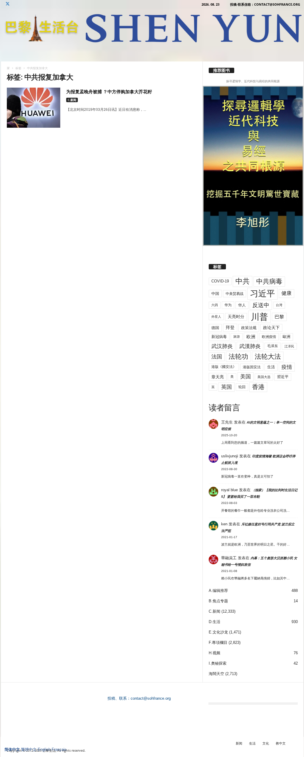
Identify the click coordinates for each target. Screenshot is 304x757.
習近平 (283, 376)
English (44, 749)
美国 (245, 377)
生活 (271, 367)
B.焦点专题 (218, 601)
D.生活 (214, 621)
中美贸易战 (234, 294)
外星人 (216, 316)
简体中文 (12, 749)
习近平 (262, 293)
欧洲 (250, 336)
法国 (216, 357)
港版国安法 (252, 367)
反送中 (260, 305)
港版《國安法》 (223, 367)
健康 (286, 293)
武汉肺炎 (222, 346)
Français (59, 749)
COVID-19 (220, 281)
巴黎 (279, 316)
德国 (215, 327)
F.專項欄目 (218, 642)
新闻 (239, 743)
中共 (242, 281)
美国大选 (263, 377)
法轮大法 (268, 356)
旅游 (236, 336)
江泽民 (289, 346)
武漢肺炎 (250, 346)
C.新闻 (72, 100)
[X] (7, 4)
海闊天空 (216, 673)
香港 (258, 387)
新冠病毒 (219, 336)
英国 (226, 387)
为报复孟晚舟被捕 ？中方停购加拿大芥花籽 (109, 91)
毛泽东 (272, 346)
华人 (242, 305)
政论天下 (271, 327)
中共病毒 (269, 281)
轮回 (242, 387)
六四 (214, 305)
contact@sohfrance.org (151, 698)
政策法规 (248, 327)
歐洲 (286, 336)
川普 (259, 317)
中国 (215, 293)
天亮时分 (236, 316)
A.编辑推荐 (218, 590)
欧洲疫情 (269, 337)
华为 (228, 305)
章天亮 (217, 376)
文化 (265, 743)
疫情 (286, 367)
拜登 (230, 327)
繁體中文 (29, 749)
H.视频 (214, 653)
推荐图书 (221, 70)
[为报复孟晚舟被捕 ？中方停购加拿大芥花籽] (33, 108)
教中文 (281, 743)
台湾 (279, 305)
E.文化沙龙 (218, 632)
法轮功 (238, 356)
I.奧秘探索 (218, 663)
